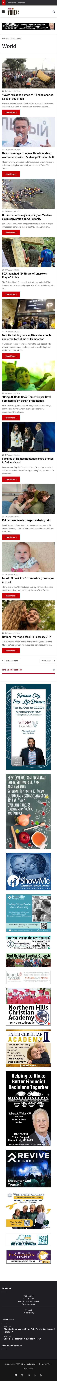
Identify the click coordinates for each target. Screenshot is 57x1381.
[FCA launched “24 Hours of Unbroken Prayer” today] (28, 252)
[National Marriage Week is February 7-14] (28, 615)
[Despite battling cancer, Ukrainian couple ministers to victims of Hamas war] (28, 314)
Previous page (12, 661)
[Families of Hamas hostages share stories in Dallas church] (28, 437)
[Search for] (53, 12)
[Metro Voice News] (13, 11)
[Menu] (3, 12)
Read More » (11, 112)
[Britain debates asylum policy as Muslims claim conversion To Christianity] (28, 194)
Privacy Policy (28, 1313)
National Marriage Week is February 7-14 (26, 636)
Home (6, 38)
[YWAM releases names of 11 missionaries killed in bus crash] (28, 73)
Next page (46, 661)
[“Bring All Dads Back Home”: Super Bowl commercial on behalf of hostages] (28, 376)
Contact (28, 1310)
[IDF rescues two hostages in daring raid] (28, 499)
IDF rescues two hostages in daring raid (26, 520)
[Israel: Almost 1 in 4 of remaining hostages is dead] (28, 557)
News (13, 38)
